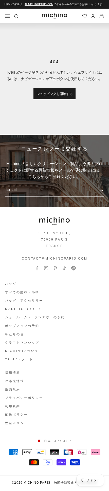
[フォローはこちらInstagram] (46, 268)
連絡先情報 (14, 381)
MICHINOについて (22, 351)
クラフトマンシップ (22, 342)
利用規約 (12, 406)
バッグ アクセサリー (24, 300)
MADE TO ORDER (23, 309)
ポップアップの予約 (22, 326)
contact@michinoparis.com (54, 258)
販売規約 (12, 389)
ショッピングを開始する (55, 94)
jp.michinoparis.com (39, 4)
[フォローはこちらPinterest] (55, 268)
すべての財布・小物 (22, 292)
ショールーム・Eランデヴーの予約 (35, 317)
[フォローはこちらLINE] (73, 268)
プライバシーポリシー (24, 398)
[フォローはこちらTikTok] (64, 268)
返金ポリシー (16, 423)
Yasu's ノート (19, 359)
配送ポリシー (16, 414)
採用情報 (12, 373)
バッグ (10, 284)
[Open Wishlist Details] (84, 16)
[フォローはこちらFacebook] (37, 268)
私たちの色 (14, 334)
